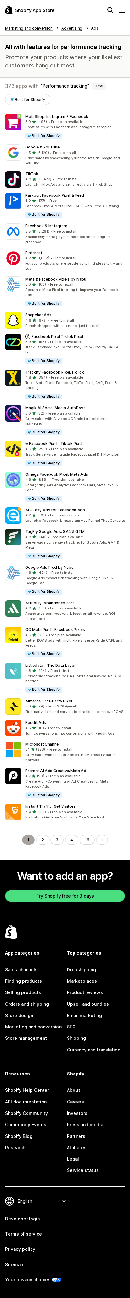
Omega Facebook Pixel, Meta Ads (56, 474)
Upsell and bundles (88, 1004)
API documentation (26, 1101)
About (73, 1090)
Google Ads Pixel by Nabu (49, 567)
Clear (98, 86)
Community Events (25, 1124)
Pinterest (33, 252)
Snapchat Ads (38, 314)
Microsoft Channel (42, 744)
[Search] (110, 10)
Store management (26, 1038)
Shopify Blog (18, 1136)
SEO (71, 1026)
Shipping (76, 1038)
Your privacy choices (27, 1279)
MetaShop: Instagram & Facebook (56, 116)
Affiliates (76, 1147)
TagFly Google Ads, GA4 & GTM (55, 531)
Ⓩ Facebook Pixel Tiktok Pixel (54, 336)
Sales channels (21, 969)
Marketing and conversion (33, 1026)
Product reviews (85, 992)
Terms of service (23, 1234)
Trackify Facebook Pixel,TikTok (54, 372)
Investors (77, 1113)
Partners (76, 1136)
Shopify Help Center (27, 1090)
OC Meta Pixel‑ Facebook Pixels (55, 629)
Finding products (23, 981)
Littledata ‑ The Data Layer (50, 665)
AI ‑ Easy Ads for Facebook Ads (55, 510)
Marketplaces (82, 981)
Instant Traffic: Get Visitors (50, 806)
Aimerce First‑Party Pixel (48, 701)
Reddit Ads (35, 722)
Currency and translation (93, 1049)
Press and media (85, 1124)
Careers (75, 1101)
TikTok (31, 174)
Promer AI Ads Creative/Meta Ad (55, 770)
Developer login (22, 1218)
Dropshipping (81, 969)
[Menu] (122, 10)
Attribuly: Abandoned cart (49, 603)
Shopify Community (26, 1113)
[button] (65, 126)
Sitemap (14, 1264)
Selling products (23, 992)
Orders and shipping (27, 1004)
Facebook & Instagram (46, 226)
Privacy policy (20, 1249)
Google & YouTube (42, 147)
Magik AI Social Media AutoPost (55, 407)
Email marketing (84, 1015)
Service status (83, 1170)
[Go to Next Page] (102, 840)
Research (15, 1147)
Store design (19, 1015)
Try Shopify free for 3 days (65, 896)
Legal (73, 1158)
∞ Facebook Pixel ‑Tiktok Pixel (53, 443)
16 (87, 839)
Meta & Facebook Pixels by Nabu (55, 279)
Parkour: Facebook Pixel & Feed (54, 195)
